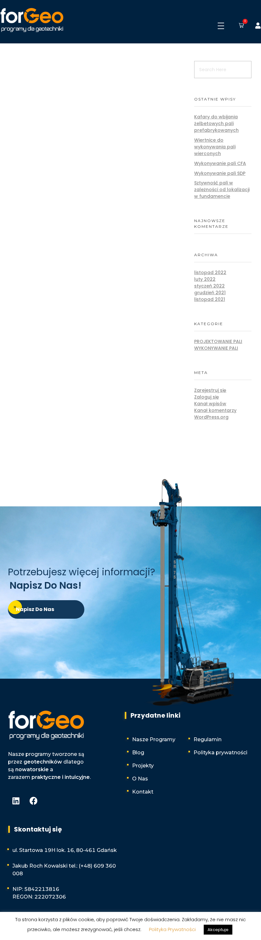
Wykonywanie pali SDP (219, 173)
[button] (240, 25)
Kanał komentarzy (215, 410)
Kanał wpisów (210, 403)
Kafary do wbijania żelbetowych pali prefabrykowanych (216, 123)
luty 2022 (204, 279)
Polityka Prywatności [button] (172, 929)
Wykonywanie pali (216, 348)
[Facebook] (33, 801)
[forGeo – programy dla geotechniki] (32, 20)
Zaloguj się (206, 397)
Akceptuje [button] (218, 930)
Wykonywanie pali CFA (220, 163)
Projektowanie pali (218, 341)
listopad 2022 (210, 272)
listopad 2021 (209, 299)
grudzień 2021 (210, 292)
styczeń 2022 (209, 286)
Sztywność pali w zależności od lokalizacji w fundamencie (222, 189)
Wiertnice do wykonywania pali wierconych (215, 147)
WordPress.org (211, 417)
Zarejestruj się (210, 390)
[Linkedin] (16, 801)
